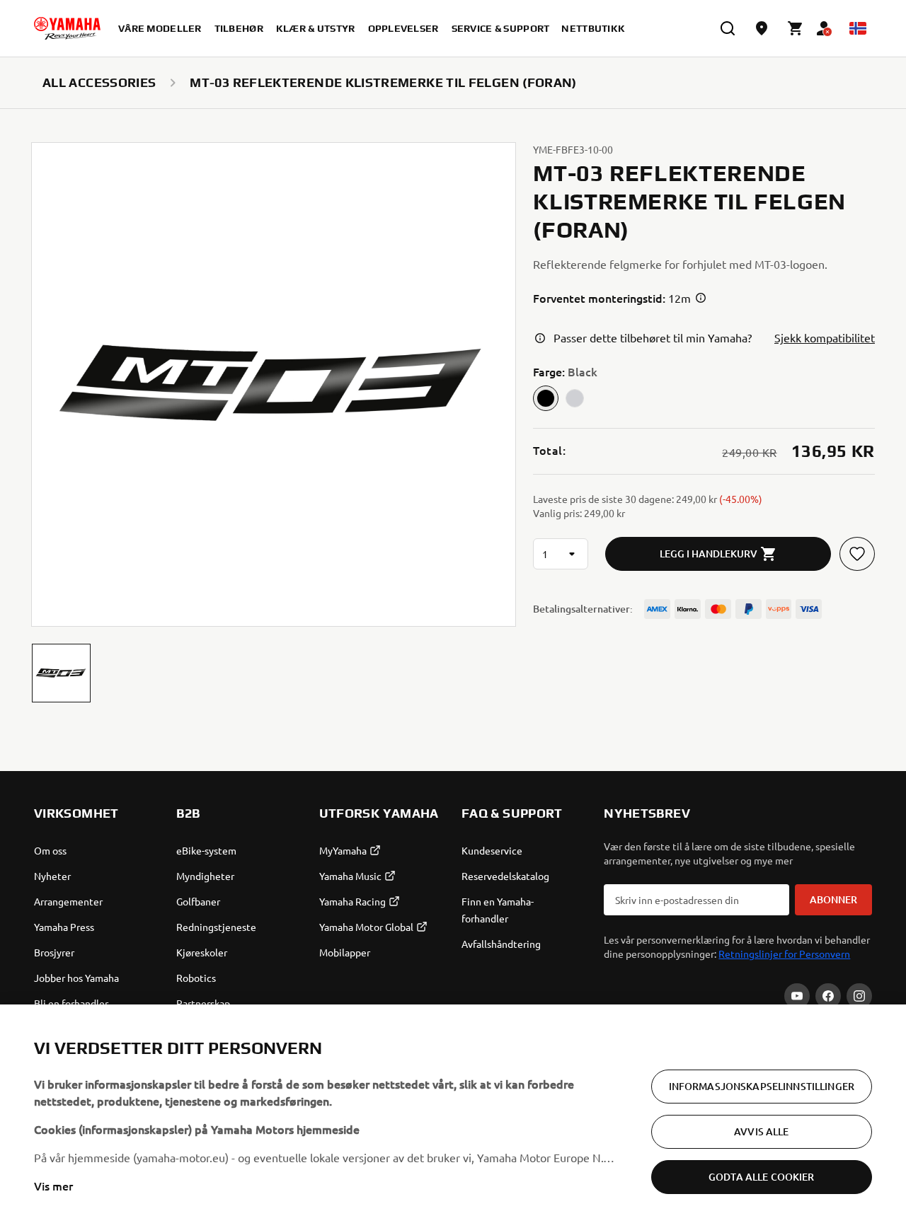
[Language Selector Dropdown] (858, 28)
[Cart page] (795, 28)
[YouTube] (797, 996)
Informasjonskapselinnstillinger (761, 1086)
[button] (61, 673)
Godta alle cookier (762, 1176)
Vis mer (53, 1185)
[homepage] (67, 28)
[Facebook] (828, 996)
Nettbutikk (593, 28)
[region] (453, 1116)
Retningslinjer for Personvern (784, 953)
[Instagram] (859, 996)
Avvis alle (761, 1131)
